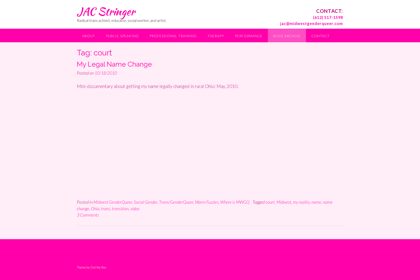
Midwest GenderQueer (112, 202)
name (316, 202)
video (135, 208)
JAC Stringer (106, 11)
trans (105, 208)
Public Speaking (122, 36)
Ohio (95, 208)
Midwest (283, 202)
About (88, 36)
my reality (301, 202)
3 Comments (88, 215)
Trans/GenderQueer (176, 202)
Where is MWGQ (234, 202)
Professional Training (173, 36)
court (270, 202)
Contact (320, 36)
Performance (248, 36)
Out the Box (98, 267)
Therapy (215, 36)
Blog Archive (287, 36)
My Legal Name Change (114, 64)
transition (120, 208)
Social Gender (145, 202)
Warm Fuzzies (207, 202)
